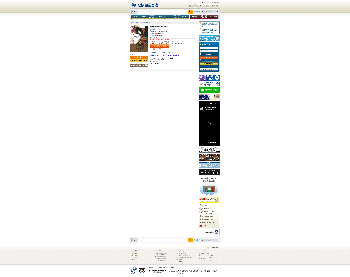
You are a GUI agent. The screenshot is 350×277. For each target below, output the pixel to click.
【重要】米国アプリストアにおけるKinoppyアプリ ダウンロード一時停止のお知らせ (209, 31)
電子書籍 (144, 17)
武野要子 (152, 29)
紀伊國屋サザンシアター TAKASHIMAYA (162, 253)
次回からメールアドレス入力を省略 (210, 53)
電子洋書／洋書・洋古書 (152, 17)
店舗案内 (136, 257)
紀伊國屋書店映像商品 (161, 258)
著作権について (182, 261)
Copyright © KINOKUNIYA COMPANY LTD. (189, 273)
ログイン (198, 5)
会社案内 (194, 17)
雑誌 (160, 17)
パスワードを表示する (210, 54)
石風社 (152, 35)
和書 (135, 17)
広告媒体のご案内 (205, 253)
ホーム (132, 22)
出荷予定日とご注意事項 (159, 46)
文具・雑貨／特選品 (177, 17)
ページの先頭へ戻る (213, 247)
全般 (144, 22)
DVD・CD (169, 17)
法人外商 (203, 251)
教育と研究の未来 (160, 260)
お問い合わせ (215, 2)
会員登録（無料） (209, 63)
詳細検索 (197, 11)
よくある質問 (214, 5)
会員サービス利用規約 (184, 255)
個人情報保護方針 (183, 253)
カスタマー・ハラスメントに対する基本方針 (209, 258)
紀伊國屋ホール (160, 251)
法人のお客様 (214, 17)
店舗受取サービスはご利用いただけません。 (163, 52)
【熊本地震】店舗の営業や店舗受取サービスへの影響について (209, 24)
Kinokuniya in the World (207, 261)
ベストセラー (185, 17)
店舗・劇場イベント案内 (204, 17)
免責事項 (181, 259)
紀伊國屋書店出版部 (161, 256)
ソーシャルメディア (139, 259)
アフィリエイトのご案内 (207, 255)
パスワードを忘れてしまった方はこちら (209, 60)
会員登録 (191, 5)
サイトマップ (207, 2)
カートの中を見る (209, 69)
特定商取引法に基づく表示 (185, 257)
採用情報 (206, 5)
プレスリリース (138, 253)
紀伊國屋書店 (144, 4)
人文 (141, 22)
